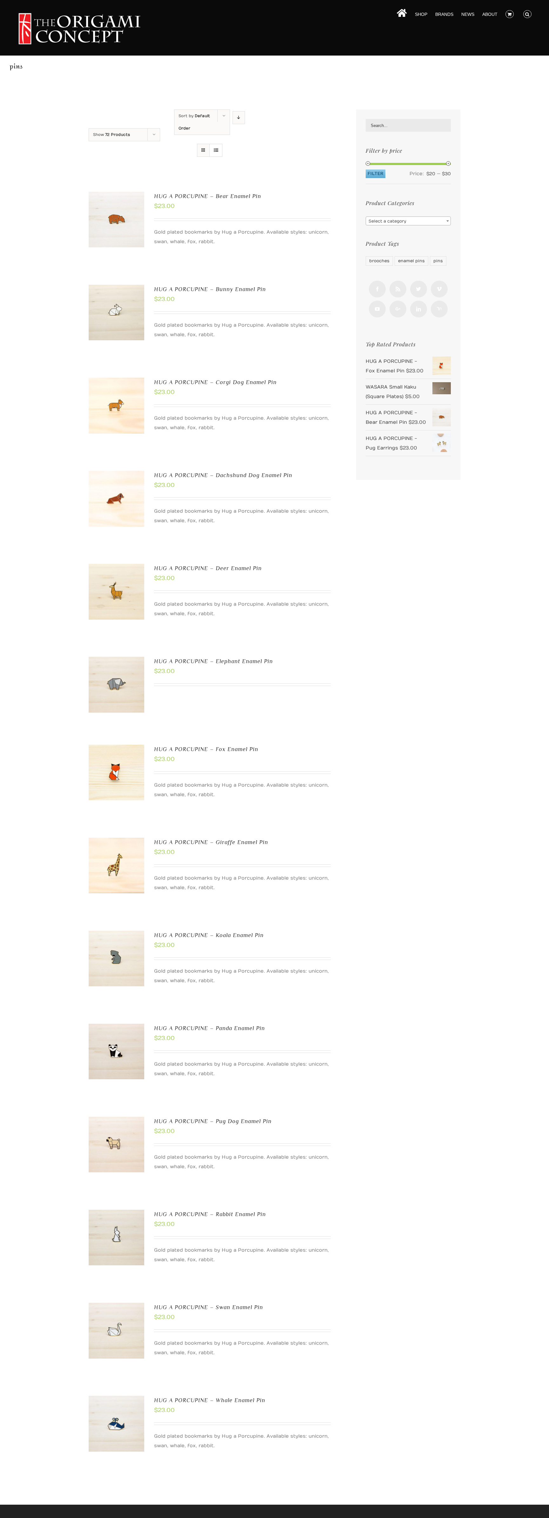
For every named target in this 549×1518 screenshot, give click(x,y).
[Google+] (398, 309)
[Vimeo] (439, 289)
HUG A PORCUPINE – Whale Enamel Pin (209, 1400)
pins (438, 260)
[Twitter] (418, 289)
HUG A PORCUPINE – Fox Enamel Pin (206, 749)
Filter (375, 173)
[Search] (527, 13)
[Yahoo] (439, 309)
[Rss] (398, 289)
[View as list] (216, 150)
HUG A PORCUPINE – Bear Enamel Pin (207, 196)
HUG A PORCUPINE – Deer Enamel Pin (208, 568)
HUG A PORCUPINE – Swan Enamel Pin (208, 1307)
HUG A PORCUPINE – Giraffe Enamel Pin (211, 842)
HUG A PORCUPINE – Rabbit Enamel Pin (210, 1214)
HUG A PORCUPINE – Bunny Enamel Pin (210, 289)
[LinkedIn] (418, 309)
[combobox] (408, 220)
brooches (379, 260)
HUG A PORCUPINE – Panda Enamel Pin (209, 1028)
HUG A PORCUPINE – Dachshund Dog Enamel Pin (223, 475)
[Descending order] (239, 117)
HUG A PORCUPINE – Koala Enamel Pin (209, 935)
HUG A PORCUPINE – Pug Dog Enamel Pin (213, 1121)
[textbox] (408, 221)
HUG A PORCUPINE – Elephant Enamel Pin (213, 661)
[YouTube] (377, 309)
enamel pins (411, 260)
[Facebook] (377, 289)
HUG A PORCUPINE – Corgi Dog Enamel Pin (215, 382)
